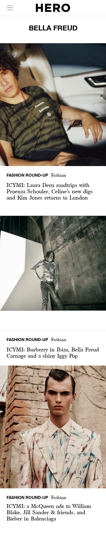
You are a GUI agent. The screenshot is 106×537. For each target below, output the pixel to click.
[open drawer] (10, 8)
